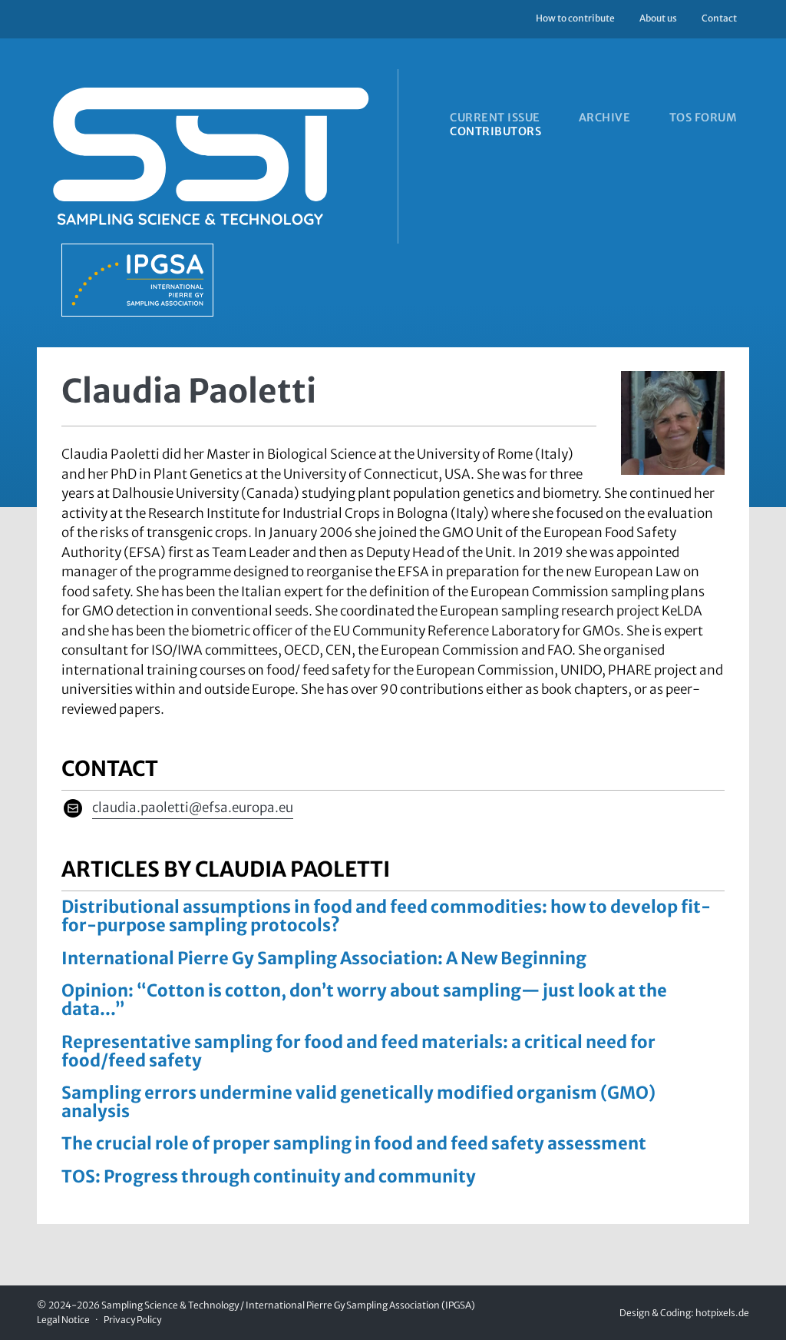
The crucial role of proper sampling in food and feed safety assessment (353, 1143)
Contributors (495, 131)
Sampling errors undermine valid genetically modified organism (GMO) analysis (358, 1102)
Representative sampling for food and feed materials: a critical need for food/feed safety (358, 1051)
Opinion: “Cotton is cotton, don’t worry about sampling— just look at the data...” (364, 1000)
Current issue (495, 117)
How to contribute (575, 18)
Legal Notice (63, 1319)
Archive (604, 117)
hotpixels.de (722, 1312)
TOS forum (703, 117)
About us (658, 18)
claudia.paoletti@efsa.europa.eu (192, 807)
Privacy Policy (132, 1319)
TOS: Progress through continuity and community (268, 1176)
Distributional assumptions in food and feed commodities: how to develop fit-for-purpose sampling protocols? (386, 916)
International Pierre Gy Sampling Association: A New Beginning (323, 958)
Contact (719, 18)
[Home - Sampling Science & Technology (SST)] (231, 193)
